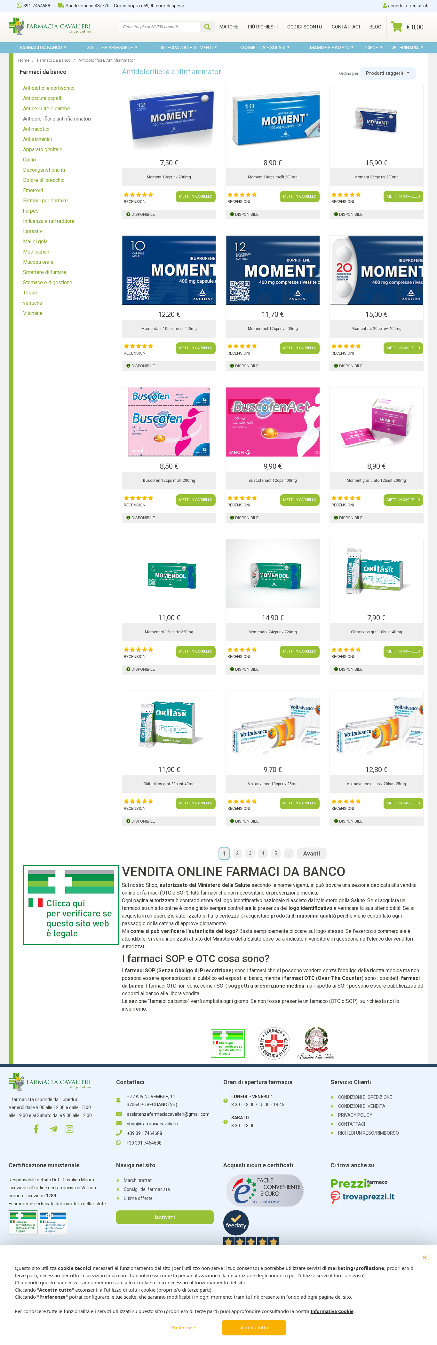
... (288, 853)
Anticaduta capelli (42, 98)
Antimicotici (36, 129)
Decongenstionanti (44, 170)
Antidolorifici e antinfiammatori (57, 119)
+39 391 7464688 (144, 1133)
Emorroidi (33, 190)
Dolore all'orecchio (44, 180)
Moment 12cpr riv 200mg (169, 177)
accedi (395, 6)
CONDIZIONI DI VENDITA (361, 1106)
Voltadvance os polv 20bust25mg (376, 784)
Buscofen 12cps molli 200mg (169, 480)
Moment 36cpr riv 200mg (376, 177)
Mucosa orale (38, 262)
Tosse (30, 293)
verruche (32, 303)
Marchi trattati (138, 1180)
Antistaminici (37, 139)
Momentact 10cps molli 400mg (169, 328)
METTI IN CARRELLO (195, 196)
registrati (419, 6)
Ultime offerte (138, 1198)
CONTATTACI (351, 1124)
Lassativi (33, 231)
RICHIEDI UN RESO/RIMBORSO (368, 1133)
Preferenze (183, 1327)
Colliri (29, 160)
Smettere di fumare (44, 272)
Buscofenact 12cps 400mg (273, 480)
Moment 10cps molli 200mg (273, 177)
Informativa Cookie (332, 1311)
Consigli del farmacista (147, 1189)
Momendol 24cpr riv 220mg (273, 632)
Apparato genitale (42, 149)
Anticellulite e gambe (46, 109)
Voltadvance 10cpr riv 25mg (273, 784)
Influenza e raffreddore (49, 221)
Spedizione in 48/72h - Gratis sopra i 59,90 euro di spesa (125, 6)
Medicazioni (37, 252)
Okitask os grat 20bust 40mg (169, 784)
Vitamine (33, 313)
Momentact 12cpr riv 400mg (273, 328)
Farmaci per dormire (45, 201)
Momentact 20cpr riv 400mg (376, 328)
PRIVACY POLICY (355, 1115)
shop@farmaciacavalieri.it (153, 1123)
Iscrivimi (165, 1217)
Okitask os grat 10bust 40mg (376, 632)
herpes (31, 211)
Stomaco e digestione (47, 282)
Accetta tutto (254, 1327)
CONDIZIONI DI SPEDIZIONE (365, 1097)
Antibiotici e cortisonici (48, 88)
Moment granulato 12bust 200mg (376, 480)
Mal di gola (35, 242)
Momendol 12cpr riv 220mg (169, 632)
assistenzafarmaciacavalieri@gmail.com (168, 1114)
